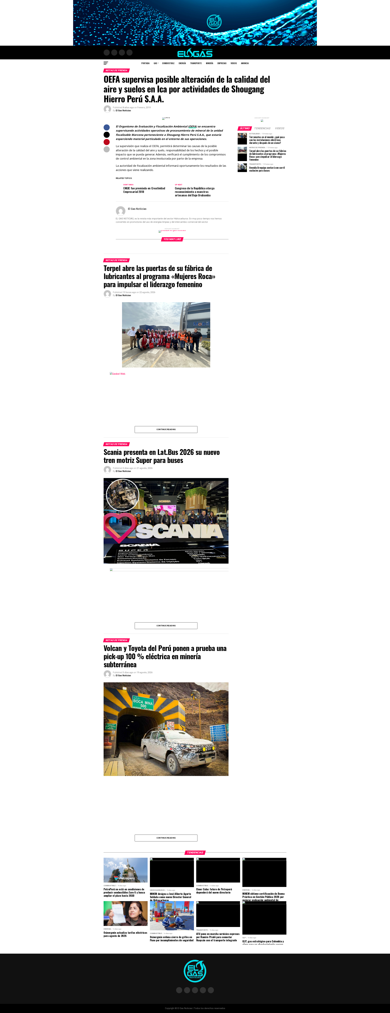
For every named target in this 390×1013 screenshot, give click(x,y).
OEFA (192, 126)
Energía (182, 63)
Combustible (168, 63)
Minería (209, 63)
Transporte (196, 63)
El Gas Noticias (123, 110)
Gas (155, 63)
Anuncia (245, 63)
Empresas (221, 63)
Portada (145, 63)
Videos (234, 63)
